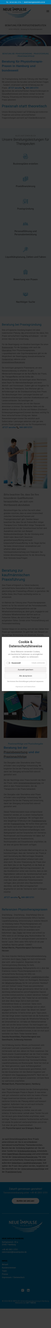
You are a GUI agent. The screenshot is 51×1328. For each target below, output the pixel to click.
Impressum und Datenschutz (25, 687)
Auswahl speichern (25, 670)
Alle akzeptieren (25, 676)
